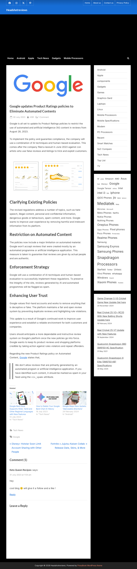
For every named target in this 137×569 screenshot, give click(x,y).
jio (114, 197)
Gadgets (56, 58)
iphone (115, 192)
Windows (102, 277)
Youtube (120, 283)
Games (100, 92)
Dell (98, 184)
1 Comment (43, 117)
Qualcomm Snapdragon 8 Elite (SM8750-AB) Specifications (110, 362)
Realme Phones (107, 237)
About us (97, 3)
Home (87, 3)
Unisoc (117, 269)
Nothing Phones (105, 220)
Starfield (101, 269)
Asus (124, 178)
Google (23, 357)
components (103, 81)
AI (98, 179)
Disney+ (104, 184)
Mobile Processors (73, 58)
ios (108, 193)
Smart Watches (105, 143)
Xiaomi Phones (107, 282)
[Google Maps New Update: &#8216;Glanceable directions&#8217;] (74, 398)
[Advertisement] (68, 35)
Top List (101, 160)
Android (21, 58)
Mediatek (105, 203)
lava (119, 198)
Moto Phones (104, 212)
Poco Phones (104, 233)
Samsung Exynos (108, 246)
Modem (101, 126)
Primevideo (116, 234)
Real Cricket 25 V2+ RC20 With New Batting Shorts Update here (110, 316)
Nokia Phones (104, 216)
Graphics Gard (104, 98)
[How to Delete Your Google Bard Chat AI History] (48, 398)
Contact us (108, 3)
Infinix (115, 188)
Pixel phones (117, 229)
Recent (100, 137)
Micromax (101, 209)
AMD (117, 179)
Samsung (102, 242)
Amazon (109, 178)
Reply (13, 494)
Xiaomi (111, 278)
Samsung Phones (110, 251)
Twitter (110, 270)
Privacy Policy (123, 3)
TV (98, 166)
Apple (31, 58)
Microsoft (110, 209)
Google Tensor (104, 188)
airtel (102, 179)
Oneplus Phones (108, 224)
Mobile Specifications (108, 120)
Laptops (101, 103)
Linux (100, 109)
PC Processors (105, 132)
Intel (120, 188)
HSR (32, 117)
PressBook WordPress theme (89, 565)
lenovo (124, 198)
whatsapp (117, 273)
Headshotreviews (16, 10)
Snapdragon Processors (108, 260)
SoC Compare (104, 149)
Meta (117, 204)
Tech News (43, 58)
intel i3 (101, 192)
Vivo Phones (104, 273)
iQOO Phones (104, 197)
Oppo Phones (103, 230)
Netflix (116, 213)
